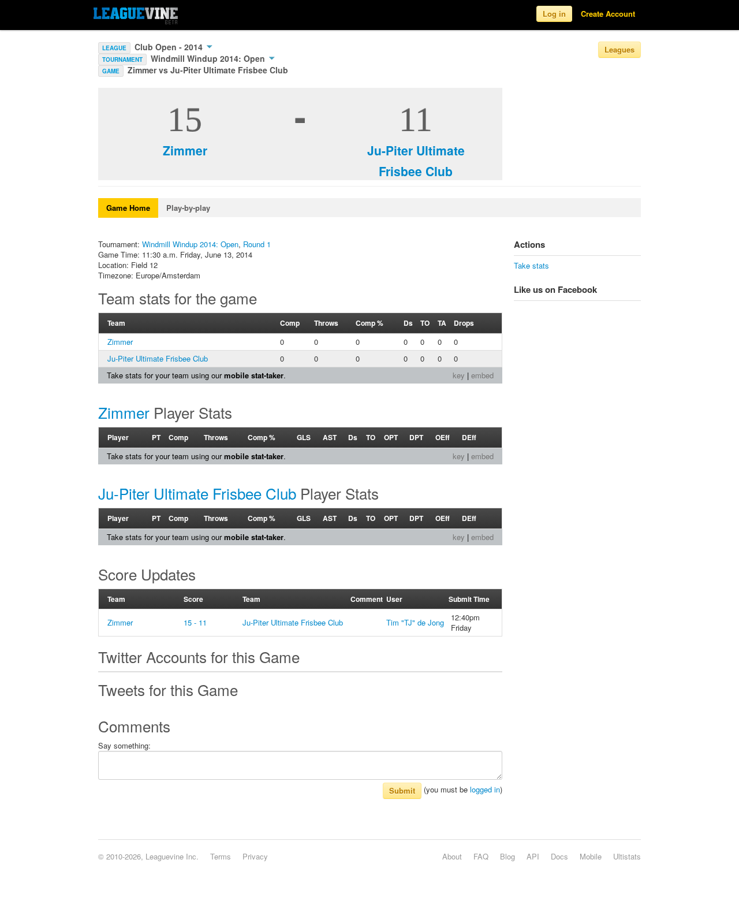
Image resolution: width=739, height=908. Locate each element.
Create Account (608, 13)
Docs (559, 856)
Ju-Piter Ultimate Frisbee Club (157, 358)
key (459, 375)
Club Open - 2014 (170, 47)
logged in (485, 789)
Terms (220, 856)
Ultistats (627, 856)
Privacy (255, 856)
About (452, 856)
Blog (507, 856)
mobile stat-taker (253, 375)
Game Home (128, 207)
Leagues (619, 49)
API (533, 856)
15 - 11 (195, 622)
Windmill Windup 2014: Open (209, 58)
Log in (554, 13)
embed (482, 375)
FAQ (480, 856)
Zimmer (185, 150)
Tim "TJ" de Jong (415, 622)
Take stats (531, 265)
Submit (402, 790)
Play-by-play (188, 207)
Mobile (591, 856)
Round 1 (257, 244)
